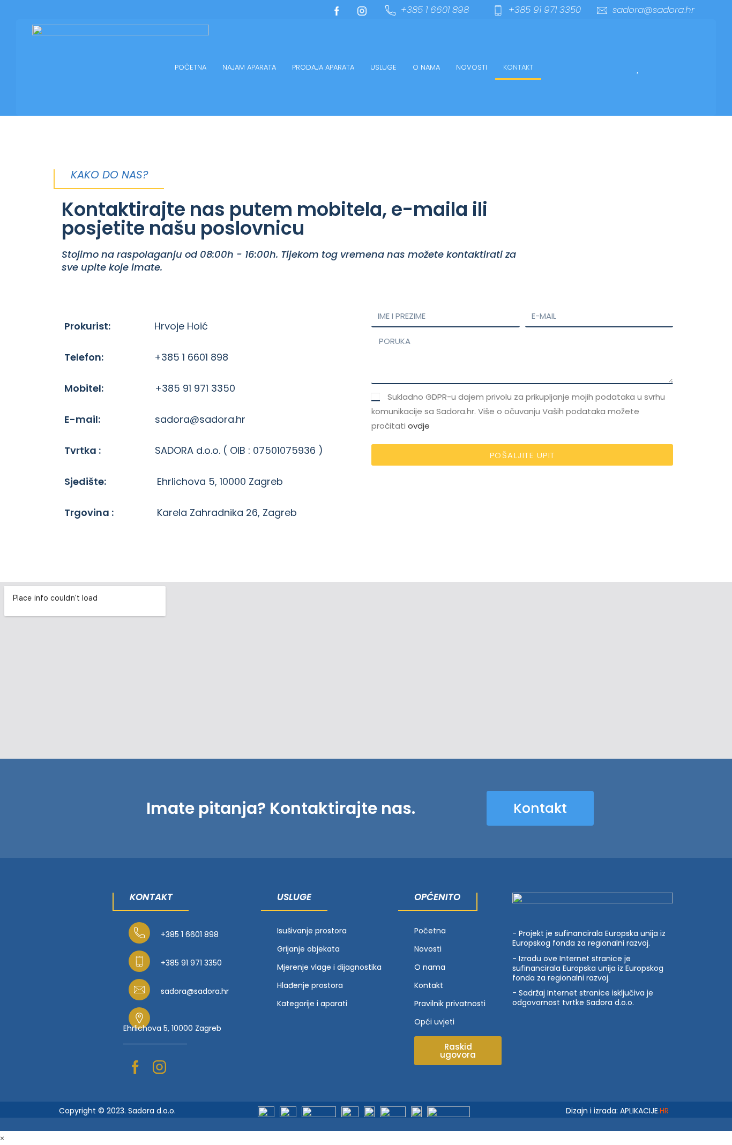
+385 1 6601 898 (435, 9)
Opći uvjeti (434, 1021)
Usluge (383, 67)
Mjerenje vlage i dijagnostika (329, 967)
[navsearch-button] (602, 67)
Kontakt (518, 67)
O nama (426, 67)
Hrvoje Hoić (181, 326)
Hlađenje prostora (310, 985)
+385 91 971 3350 (545, 9)
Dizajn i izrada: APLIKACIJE (617, 1110)
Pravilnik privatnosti (449, 1003)
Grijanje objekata (308, 949)
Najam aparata (249, 67)
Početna (190, 67)
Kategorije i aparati (312, 1003)
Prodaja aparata (323, 67)
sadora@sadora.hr (653, 9)
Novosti (471, 67)
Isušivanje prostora (312, 930)
